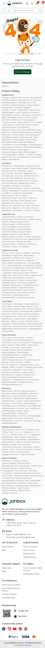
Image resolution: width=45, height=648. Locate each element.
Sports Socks (35, 485)
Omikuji (29, 258)
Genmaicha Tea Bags (10, 232)
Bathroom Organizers (10, 365)
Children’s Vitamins (9, 150)
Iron (18, 157)
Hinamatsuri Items (8, 297)
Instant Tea (36, 237)
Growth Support (23, 150)
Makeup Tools (30, 200)
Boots (20, 435)
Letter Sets (19, 421)
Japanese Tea (8, 214)
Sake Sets (6, 285)
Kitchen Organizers (25, 350)
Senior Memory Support (27, 152)
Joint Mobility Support (15, 117)
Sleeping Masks (8, 196)
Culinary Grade (7, 219)
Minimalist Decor (8, 375)
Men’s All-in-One (19, 208)
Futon (37, 365)
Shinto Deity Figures (34, 268)
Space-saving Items (9, 377)
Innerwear (27, 432)
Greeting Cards (7, 421)
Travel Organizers (23, 452)
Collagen (5, 98)
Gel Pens (17, 391)
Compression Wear (22, 485)
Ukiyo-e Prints (17, 275)
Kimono (5, 253)
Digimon (38, 309)
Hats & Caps (27, 447)
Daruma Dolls (7, 258)
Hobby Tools (7, 326)
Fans (24, 370)
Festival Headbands (14, 265)
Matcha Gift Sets (35, 239)
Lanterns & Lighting (9, 463)
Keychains (6, 321)
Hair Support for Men (9, 142)
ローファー (6, 435)
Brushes (19, 203)
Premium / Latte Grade (25, 217)
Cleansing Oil (7, 166)
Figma (27, 304)
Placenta (26, 98)
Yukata (11, 253)
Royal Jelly (6, 132)
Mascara (5, 191)
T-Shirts (5, 432)
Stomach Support (33, 105)
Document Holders (9, 413)
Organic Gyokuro (35, 219)
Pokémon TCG (19, 309)
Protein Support (18, 135)
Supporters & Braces (9, 490)
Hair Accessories (24, 444)
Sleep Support (8, 125)
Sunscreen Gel (29, 178)
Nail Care (5, 200)
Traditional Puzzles (9, 283)
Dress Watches (20, 439)
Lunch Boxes (15, 347)
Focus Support (36, 122)
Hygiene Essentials (26, 365)
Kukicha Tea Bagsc (9, 234)
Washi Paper (7, 278)
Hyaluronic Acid (16, 98)
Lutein (18, 112)
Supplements (8, 95)
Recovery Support (32, 135)
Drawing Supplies (34, 416)
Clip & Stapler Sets (9, 406)
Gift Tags (37, 421)
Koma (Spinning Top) (9, 280)
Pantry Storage (22, 352)
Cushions (20, 367)
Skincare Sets (29, 203)
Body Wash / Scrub (17, 200)
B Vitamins (37, 132)
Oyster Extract (35, 110)
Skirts (17, 430)
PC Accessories (32, 380)
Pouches (37, 449)
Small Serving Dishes (31, 285)
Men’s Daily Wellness (26, 142)
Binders (27, 411)
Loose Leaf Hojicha (9, 227)
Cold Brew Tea (7, 239)
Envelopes (28, 421)
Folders (19, 411)
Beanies (37, 447)
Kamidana (20, 260)
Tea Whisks (21, 244)
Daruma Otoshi (31, 280)
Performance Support (10, 137)
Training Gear (17, 473)
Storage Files (22, 413)
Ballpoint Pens (7, 391)
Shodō (26, 275)
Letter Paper (31, 396)
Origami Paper (7, 418)
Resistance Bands (8, 481)
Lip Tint (31, 191)
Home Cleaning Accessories (12, 360)
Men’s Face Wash (32, 205)
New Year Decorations (26, 293)
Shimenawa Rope (8, 260)
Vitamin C (22, 154)
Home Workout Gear (9, 483)
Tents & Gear (7, 461)
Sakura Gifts (6, 295)
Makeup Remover (32, 166)
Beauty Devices (19, 205)
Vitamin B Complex (34, 154)
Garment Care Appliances (11, 372)
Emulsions (22, 171)
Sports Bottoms (8, 485)
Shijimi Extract (23, 110)
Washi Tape (36, 406)
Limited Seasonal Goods (26, 297)
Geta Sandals (7, 255)
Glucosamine (26, 115)
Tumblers (5, 347)
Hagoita (22, 280)
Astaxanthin (34, 112)
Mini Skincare (7, 210)
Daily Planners (18, 398)
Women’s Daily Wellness (32, 147)
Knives (14, 342)
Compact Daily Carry (27, 454)
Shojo (23, 306)
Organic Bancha (23, 234)
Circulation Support (9, 122)
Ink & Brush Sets (19, 278)
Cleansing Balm (19, 166)
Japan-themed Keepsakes (12, 290)
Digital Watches (33, 439)
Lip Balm (6, 193)
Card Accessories (26, 311)
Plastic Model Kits (18, 324)
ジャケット (18, 432)
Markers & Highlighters (20, 393)
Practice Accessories (32, 473)
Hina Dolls (38, 265)
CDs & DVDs (32, 316)
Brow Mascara (15, 191)
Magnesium (25, 157)
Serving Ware (26, 347)
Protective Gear (8, 478)
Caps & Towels (23, 488)
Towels (27, 362)
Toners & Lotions (35, 168)
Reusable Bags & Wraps (11, 355)
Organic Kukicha (25, 232)
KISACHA (5, 86)
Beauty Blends (36, 98)
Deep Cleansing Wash (20, 168)
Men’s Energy (31, 140)
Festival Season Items (20, 295)
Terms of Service (30, 547)
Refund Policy (29, 554)
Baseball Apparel (36, 476)
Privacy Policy (29, 550)
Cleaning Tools (26, 355)
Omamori (16, 258)
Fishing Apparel (7, 471)
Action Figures (7, 306)
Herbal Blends (14, 159)
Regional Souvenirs (26, 288)
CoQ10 (13, 120)
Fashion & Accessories (12, 427)
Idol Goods (22, 316)
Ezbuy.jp (27, 645)
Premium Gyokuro (20, 219)
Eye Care (5, 178)
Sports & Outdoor (9, 458)
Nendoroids (35, 304)
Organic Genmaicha (23, 229)
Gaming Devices (19, 380)
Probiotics (6, 105)
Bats (10, 476)
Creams (30, 171)
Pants (23, 430)
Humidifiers (17, 370)
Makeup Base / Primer (26, 183)
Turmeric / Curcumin (9, 110)
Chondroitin (37, 115)
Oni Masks (16, 270)
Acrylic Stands (31, 319)
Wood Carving (18, 273)
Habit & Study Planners (32, 401)
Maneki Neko (29, 255)
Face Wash (6, 168)
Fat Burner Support (9, 100)
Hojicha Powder (24, 227)
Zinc (14, 157)
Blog (4, 550)
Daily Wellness (23, 127)
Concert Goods (19, 319)
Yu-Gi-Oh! (30, 309)
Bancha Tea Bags (8, 237)
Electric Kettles (19, 338)
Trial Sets (27, 210)
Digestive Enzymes (18, 105)
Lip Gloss (39, 191)
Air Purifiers (7, 370)
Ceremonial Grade (8, 217)
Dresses (10, 430)
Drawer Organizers (9, 352)
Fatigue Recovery (25, 137)
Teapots (14, 246)
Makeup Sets (7, 205)
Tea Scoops (31, 244)
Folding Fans (29, 260)
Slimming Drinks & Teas (27, 103)
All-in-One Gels (7, 173)
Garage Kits (6, 324)
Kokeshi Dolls (28, 265)
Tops (4, 430)
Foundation (6, 186)
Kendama (30, 278)
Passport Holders (8, 452)
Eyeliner (27, 188)
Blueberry (25, 112)
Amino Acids (6, 135)
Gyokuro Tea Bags (9, 222)
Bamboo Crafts (26, 270)
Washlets (5, 362)
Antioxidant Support (9, 127)
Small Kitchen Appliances (24, 340)
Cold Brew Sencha (23, 224)
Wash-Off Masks (21, 196)
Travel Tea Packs (20, 239)
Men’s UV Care (32, 208)
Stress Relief (20, 125)
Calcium (17, 115)
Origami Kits (6, 275)
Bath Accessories (16, 362)
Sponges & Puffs (8, 203)
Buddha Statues (19, 268)
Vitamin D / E (6, 157)
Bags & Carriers (24, 490)
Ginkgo (4, 159)
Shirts (38, 430)
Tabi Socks (35, 253)
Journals (19, 401)
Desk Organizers (30, 403)
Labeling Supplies (8, 411)
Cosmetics (6, 163)
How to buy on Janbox (11, 585)
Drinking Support (8, 112)
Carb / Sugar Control (24, 100)
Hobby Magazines (34, 329)
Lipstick (24, 191)
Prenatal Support (36, 145)
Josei (36, 306)
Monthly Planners (8, 401)
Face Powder (26, 186)
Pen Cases (6, 403)
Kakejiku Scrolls (36, 275)
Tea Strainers (24, 246)
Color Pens (22, 416)
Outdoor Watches (8, 442)
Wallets (23, 437)
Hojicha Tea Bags (8, 229)
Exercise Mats (35, 481)
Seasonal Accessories (24, 449)
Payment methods (9, 594)
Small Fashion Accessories (12, 447)
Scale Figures (7, 304)
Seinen (29, 306)
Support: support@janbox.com (18, 534)
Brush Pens (6, 393)
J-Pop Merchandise (9, 316)
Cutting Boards (36, 342)
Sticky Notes (34, 408)
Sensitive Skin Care (31, 176)
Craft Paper (18, 418)
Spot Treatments (16, 178)
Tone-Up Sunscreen (9, 183)
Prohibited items (8, 598)
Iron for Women (7, 145)
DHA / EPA (5, 120)
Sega (4, 314)
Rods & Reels (25, 466)
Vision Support (7, 115)
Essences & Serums (9, 171)
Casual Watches (8, 439)
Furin (4, 265)
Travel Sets (36, 210)
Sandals (14, 435)
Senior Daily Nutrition (9, 154)
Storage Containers (9, 350)
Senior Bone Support (9, 152)
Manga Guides (7, 329)
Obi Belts (26, 253)
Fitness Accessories (23, 478)
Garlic (39, 130)
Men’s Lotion (6, 208)
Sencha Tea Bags (8, 224)
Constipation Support (22, 107)
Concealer (15, 186)
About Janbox (8, 547)
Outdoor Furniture (24, 463)
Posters (21, 321)
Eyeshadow (35, 188)
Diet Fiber (36, 100)
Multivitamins (36, 157)
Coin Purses (31, 437)
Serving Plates (16, 285)
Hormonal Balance (21, 145)
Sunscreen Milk (7, 181)
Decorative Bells (34, 263)
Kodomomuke (7, 309)
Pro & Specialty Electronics (12, 385)
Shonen (17, 306)
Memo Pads (6, 396)
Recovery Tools (22, 481)
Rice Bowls (22, 283)
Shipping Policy (29, 557)
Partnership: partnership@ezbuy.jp (20, 537)
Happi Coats (17, 255)
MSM (4, 117)
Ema (23, 258)
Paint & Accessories (20, 326)
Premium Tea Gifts (9, 244)
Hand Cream (23, 198)
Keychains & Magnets (10, 288)
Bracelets (5, 444)
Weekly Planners (31, 398)
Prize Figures (18, 304)
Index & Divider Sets (9, 416)
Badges (14, 321)
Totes (16, 437)
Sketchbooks (7, 398)
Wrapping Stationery (9, 423)
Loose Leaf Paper (19, 396)
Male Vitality (6, 140)
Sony (9, 314)
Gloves (12, 449)
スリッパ (27, 435)
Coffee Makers (7, 340)
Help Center (7, 568)
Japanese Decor (28, 372)
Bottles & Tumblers (9, 488)
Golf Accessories (21, 471)
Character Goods (32, 321)
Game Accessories (31, 314)
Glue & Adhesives (8, 408)
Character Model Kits (34, 324)
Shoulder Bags (7, 437)
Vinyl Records (7, 319)
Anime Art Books (35, 326)
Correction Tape (22, 408)
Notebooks (34, 393)
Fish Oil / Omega (31, 117)
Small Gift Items (29, 290)
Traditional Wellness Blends (22, 132)
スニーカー (36, 432)
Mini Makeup (18, 210)
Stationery (6, 388)
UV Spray (34, 181)
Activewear (22, 483)
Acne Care (18, 173)
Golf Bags (32, 471)
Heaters (31, 370)
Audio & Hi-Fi (7, 380)
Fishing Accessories (9, 468)
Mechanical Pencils (29, 391)
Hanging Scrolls (20, 263)
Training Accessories (21, 476)
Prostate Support (18, 140)
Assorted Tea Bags (23, 237)
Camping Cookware (20, 461)
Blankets (5, 367)
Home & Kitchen (9, 335)
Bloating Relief (7, 107)
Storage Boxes (28, 375)
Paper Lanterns (7, 263)
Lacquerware (7, 273)
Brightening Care (30, 173)
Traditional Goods (10, 250)
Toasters (29, 338)
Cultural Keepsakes (9, 293)
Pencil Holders (17, 403)
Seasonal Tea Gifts (24, 242)
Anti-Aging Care (8, 176)
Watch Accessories (23, 442)
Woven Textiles (30, 273)
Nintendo (37, 311)
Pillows (12, 367)
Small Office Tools (24, 406)
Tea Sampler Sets (8, 242)
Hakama (19, 253)
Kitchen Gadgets (8, 345)
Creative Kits (28, 418)
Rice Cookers (7, 338)
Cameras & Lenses (25, 377)
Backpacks (36, 435)
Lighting (19, 375)
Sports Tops (32, 483)
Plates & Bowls (21, 345)
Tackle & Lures (36, 466)
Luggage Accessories (10, 454)
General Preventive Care (11, 130)
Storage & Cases (24, 468)
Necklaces (36, 442)
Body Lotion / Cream (9, 198)
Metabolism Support (9, 103)
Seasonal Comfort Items (34, 367)
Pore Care (18, 176)
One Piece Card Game (10, 311)
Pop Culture (7, 301)
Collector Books (8, 331)
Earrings (13, 444)
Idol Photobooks (20, 329)
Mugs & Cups (33, 345)
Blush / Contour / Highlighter (12, 188)
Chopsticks (31, 283)
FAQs (4, 571)
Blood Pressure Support (26, 120)
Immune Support (32, 125)
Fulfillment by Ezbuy (31, 574)
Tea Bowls (6, 246)
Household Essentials (32, 360)
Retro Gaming (18, 314)
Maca (36, 137)
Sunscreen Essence (22, 181)
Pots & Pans (6, 342)
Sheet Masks (27, 193)
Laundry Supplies (8, 357)
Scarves (5, 449)
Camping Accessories (10, 466)
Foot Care (32, 198)
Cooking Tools (24, 342)
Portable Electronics (25, 382)
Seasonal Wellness (29, 130)
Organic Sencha (23, 222)
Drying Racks (21, 357)
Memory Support (24, 122)
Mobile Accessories (9, 382)
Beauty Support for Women (12, 147)
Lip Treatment (16, 193)
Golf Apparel (6, 473)
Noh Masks (6, 270)
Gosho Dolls (7, 268)
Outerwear (30, 430)
